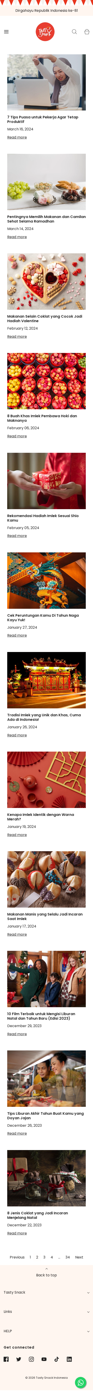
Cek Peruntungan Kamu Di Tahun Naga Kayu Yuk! (43, 618)
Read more (17, 137)
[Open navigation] (6, 31)
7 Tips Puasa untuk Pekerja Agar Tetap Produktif (42, 119)
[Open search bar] (74, 31)
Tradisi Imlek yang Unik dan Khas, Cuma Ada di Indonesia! (44, 717)
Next (79, 1257)
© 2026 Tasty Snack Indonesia (46, 1378)
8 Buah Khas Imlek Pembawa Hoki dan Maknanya (42, 418)
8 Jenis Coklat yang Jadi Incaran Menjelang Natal (37, 1215)
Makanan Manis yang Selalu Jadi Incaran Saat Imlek (45, 916)
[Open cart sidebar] (87, 31)
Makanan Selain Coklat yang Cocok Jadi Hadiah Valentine (44, 319)
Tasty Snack (14, 1292)
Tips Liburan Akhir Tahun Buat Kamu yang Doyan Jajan (45, 1116)
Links (8, 1311)
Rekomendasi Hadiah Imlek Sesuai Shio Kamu (43, 518)
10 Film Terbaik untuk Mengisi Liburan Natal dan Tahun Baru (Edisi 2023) (41, 1016)
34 (67, 1257)
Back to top (46, 1275)
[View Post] (46, 82)
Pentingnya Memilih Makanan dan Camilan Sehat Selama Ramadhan (46, 219)
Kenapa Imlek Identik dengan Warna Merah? (40, 817)
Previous (17, 1257)
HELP (8, 1331)
